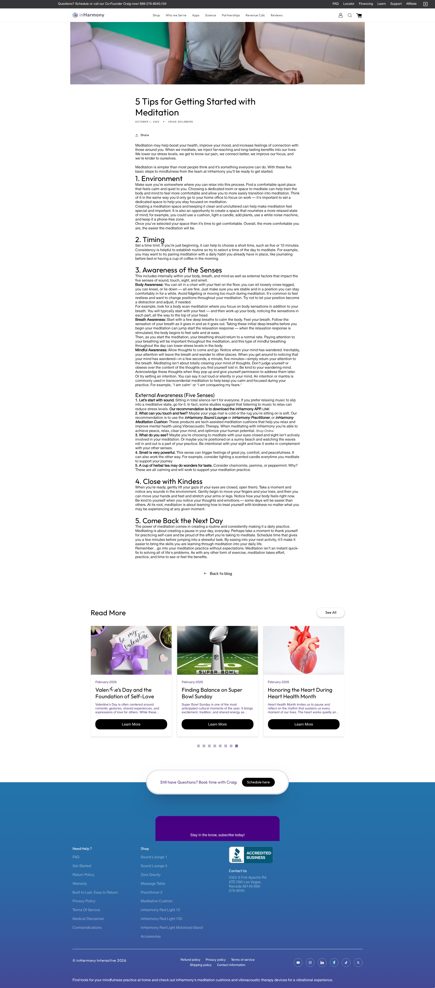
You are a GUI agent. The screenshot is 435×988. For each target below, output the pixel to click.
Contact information (231, 965)
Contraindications (87, 927)
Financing (366, 3)
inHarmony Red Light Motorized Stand (172, 927)
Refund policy (190, 960)
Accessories (151, 936)
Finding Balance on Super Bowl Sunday (212, 693)
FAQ (336, 3)
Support (396, 3)
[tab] (198, 746)
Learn (381, 3)
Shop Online (265, 431)
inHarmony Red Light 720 (161, 919)
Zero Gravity (151, 875)
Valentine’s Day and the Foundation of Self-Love (124, 693)
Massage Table (153, 883)
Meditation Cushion (157, 901)
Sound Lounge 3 (154, 866)
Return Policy (83, 875)
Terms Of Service (86, 910)
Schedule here (258, 782)
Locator (348, 3)
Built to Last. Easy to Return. (95, 892)
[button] (156, 15)
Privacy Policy (83, 901)
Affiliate (411, 3)
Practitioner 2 (151, 892)
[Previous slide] (111, 688)
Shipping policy (201, 965)
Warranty (79, 883)
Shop (145, 848)
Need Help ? (82, 848)
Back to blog (221, 573)
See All (330, 612)
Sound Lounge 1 (154, 857)
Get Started (81, 866)
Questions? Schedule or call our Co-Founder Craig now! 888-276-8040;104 (112, 3)
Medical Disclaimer (88, 919)
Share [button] (144, 135)
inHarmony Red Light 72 (160, 910)
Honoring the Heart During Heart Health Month (300, 693)
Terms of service (243, 960)
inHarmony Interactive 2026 (101, 960)
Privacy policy (216, 960)
